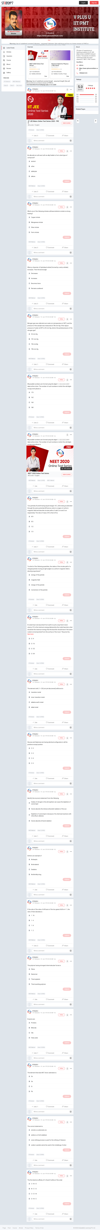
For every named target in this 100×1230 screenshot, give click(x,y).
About (8, 64)
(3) (61, 69)
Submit (67, 181)
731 (49, 40)
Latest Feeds (10, 48)
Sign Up (94, 3)
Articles (9, 52)
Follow (61, 151)
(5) (39, 69)
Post (9, 1228)
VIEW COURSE (67, 123)
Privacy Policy (29, 1228)
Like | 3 (36, 135)
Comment (51, 135)
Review (9, 68)
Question (9, 56)
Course (9, 60)
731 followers (36, 90)
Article (21, 1228)
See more (19, 85)
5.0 (37, 69)
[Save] (67, 89)
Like (36, 486)
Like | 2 (36, 422)
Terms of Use (39, 1228)
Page (4, 1228)
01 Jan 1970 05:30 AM (47, 90)
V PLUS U (35, 89)
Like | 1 (36, 364)
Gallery (9, 72)
